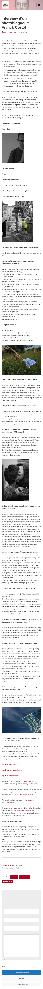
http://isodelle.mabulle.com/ (24, 810)
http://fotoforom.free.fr (30, 781)
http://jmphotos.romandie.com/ (12, 770)
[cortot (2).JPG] (15, 500)
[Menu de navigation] (39, 5)
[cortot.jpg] (21, 733)
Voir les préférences (21, 984)
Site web (6, 924)
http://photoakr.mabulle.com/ (24, 794)
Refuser (21, 978)
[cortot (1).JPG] (17, 242)
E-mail (6, 916)
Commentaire (9, 933)
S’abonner (5, 868)
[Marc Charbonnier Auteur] (5, 5)
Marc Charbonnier (10, 32)
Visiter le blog (6, 865)
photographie (7, 881)
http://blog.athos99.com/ (10, 764)
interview (14, 877)
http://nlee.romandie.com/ (10, 776)
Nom (6, 907)
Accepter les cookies (21, 973)
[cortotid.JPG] (13, 163)
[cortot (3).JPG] (21, 374)
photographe (24, 877)
